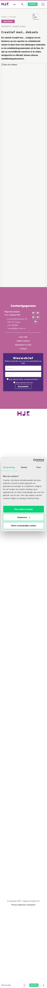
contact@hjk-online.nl (16, 328)
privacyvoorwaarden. (31, 379)
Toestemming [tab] (9, 467)
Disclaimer (31, 905)
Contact (23, 349)
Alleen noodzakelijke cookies (23, 525)
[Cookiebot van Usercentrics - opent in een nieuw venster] (33, 460)
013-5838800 (12, 325)
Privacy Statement (18, 905)
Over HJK (23, 337)
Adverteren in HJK (23, 345)
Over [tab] (38, 467)
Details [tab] (24, 467)
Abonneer (32, 4)
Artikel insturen (23, 341)
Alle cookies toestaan (23, 509)
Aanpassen (22, 517)
